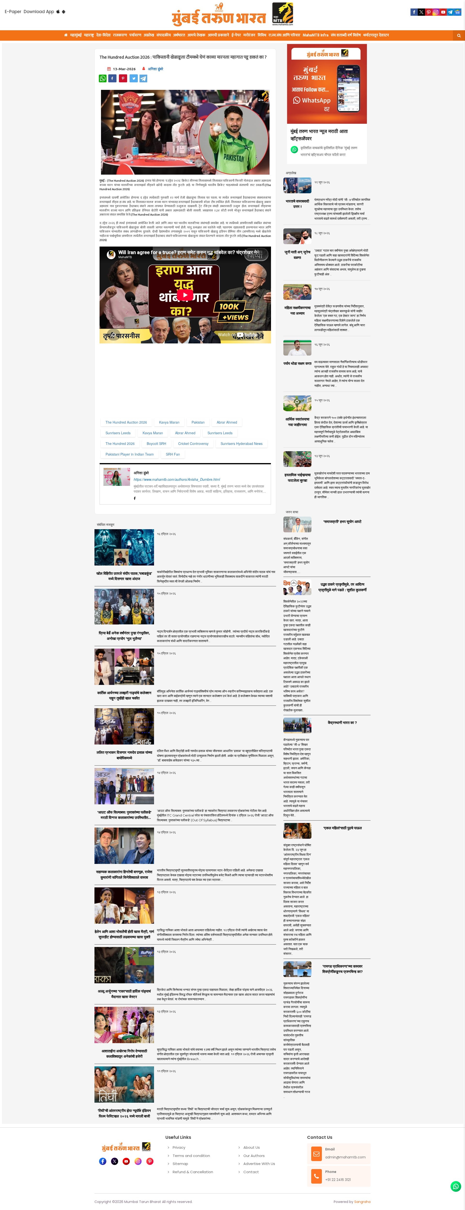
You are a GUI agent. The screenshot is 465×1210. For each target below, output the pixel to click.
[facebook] (414, 12)
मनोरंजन (249, 35)
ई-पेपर (236, 35)
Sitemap (180, 1163)
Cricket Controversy (193, 443)
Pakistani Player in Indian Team (130, 454)
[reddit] (457, 12)
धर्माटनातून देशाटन (376, 35)
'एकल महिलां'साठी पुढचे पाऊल (342, 828)
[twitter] (421, 12)
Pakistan (198, 422)
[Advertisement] (198, 383)
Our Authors (254, 1155)
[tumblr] (450, 12)
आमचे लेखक (196, 35)
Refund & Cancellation (193, 1171)
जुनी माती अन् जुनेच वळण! (297, 255)
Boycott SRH (156, 443)
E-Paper (13, 12)
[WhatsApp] (103, 78)
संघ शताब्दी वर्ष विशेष (346, 35)
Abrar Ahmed (227, 422)
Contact (251, 1171)
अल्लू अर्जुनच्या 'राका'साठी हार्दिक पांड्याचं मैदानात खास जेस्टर (124, 994)
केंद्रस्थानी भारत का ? (342, 722)
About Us (251, 1147)
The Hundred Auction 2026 (126, 422)
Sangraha (362, 1201)
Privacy (179, 1147)
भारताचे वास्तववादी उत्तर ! (297, 204)
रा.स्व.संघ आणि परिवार (284, 35)
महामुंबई (76, 35)
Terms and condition (191, 1155)
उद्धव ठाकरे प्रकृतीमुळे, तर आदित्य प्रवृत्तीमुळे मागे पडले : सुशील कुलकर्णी (342, 587)
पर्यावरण (135, 35)
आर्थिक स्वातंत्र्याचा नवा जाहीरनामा (297, 422)
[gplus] (436, 12)
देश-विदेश (103, 35)
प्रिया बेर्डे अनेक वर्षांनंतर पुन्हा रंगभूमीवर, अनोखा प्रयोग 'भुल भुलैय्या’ (124, 636)
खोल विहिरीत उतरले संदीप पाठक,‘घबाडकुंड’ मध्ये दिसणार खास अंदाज (124, 576)
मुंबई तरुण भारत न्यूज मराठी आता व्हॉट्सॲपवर (319, 134)
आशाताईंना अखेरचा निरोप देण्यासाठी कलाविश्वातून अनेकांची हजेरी (124, 1054)
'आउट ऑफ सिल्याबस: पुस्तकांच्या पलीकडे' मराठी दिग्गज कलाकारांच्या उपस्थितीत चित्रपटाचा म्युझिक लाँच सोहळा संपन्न (124, 815)
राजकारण (120, 35)
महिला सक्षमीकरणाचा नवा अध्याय (297, 310)
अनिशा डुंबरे (155, 69)
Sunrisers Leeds (118, 432)
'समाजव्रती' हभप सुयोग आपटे (342, 521)
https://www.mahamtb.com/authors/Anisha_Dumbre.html (177, 479)
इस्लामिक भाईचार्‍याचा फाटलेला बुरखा (297, 478)
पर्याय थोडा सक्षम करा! (297, 363)
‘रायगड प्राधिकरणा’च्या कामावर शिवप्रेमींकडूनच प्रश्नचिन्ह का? (342, 969)
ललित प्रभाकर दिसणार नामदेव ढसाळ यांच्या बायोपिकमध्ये (124, 755)
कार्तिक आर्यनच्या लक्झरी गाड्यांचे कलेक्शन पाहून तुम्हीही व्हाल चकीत (124, 695)
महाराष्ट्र (89, 35)
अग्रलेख (149, 35)
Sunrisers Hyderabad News (242, 443)
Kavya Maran (169, 422)
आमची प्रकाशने (218, 35)
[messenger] (443, 12)
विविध (262, 35)
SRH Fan (173, 454)
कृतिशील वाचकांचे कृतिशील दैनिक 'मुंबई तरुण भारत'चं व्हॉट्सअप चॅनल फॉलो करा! (329, 151)
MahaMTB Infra (315, 35)
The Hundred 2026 (120, 443)
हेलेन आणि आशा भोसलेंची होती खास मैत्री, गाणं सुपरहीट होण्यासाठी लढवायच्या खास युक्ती (124, 934)
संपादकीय (163, 35)
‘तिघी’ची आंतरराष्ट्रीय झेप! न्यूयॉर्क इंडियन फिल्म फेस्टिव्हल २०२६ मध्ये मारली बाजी (124, 1113)
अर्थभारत (179, 35)
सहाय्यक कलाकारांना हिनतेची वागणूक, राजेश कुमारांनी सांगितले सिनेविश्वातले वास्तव (124, 874)
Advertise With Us (259, 1163)
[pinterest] (428, 12)
